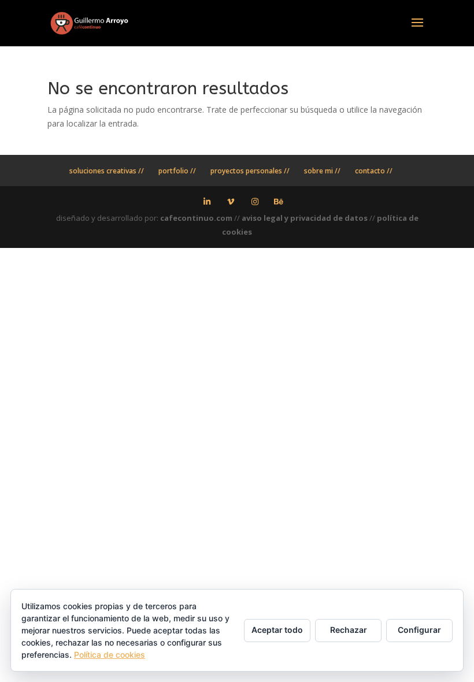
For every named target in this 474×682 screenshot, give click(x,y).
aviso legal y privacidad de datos (305, 218)
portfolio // (177, 171)
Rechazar (348, 630)
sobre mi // (322, 171)
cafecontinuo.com (196, 218)
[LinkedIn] (207, 202)
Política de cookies (109, 654)
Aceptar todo (277, 630)
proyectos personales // (250, 171)
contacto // (373, 171)
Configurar (419, 630)
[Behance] (279, 202)
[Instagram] (255, 202)
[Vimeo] (231, 202)
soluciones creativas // (106, 171)
